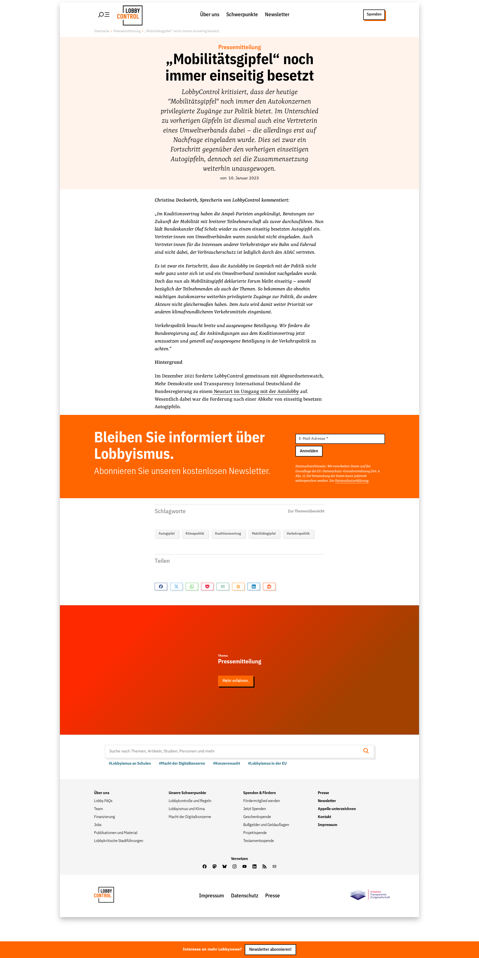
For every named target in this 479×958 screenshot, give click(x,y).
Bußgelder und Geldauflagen (266, 825)
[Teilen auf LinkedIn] (253, 586)
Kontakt (324, 817)
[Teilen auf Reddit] (269, 586)
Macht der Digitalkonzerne (190, 817)
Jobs (98, 825)
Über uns (209, 14)
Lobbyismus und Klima (187, 809)
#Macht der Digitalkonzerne (182, 764)
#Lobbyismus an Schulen (130, 764)
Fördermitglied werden (261, 801)
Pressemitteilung (127, 31)
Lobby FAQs (103, 801)
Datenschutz (244, 896)
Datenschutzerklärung (351, 481)
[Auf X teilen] (176, 586)
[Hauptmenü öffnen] (104, 14)
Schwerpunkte (242, 14)
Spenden (374, 14)
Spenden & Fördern (259, 793)
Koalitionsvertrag (228, 533)
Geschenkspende (257, 817)
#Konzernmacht (226, 764)
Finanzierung (104, 817)
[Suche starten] (367, 751)
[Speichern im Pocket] (207, 586)
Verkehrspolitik (298, 533)
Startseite (102, 31)
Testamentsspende (258, 841)
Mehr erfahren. (236, 681)
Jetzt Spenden (254, 809)
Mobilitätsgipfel (264, 533)
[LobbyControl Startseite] (128, 14)
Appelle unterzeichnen (337, 809)
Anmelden (309, 451)
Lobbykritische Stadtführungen (118, 841)
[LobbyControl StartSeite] (111, 896)
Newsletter (277, 14)
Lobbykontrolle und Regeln (190, 801)
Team (98, 809)
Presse (323, 793)
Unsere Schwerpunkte (187, 793)
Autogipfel (167, 533)
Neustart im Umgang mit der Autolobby (256, 391)
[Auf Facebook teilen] (161, 586)
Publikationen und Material (115, 833)
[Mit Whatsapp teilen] (192, 586)
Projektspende (255, 833)
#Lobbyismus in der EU (267, 764)
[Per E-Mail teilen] (223, 586)
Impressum (327, 825)
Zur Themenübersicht (306, 511)
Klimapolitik (195, 533)
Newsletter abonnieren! (270, 950)
